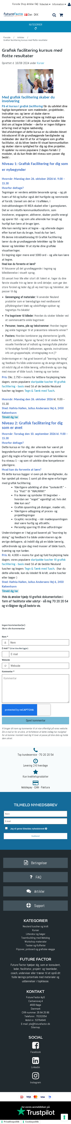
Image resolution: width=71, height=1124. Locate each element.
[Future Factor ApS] (15, 14)
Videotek (44, 4)
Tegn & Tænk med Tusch (39, 390)
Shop (23, 4)
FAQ (36, 4)
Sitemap (35, 1027)
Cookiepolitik (32, 1121)
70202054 (41, 1016)
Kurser (40, 63)
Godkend (35, 836)
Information (58, 4)
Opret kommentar (35, 720)
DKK (36, 14)
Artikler (30, 4)
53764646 (40, 1020)
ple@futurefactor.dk (39, 1024)
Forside (16, 4)
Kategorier (35, 24)
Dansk (31, 14)
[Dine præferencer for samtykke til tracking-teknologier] (64, 1117)
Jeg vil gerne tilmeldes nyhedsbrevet (34, 828)
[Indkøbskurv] (61, 15)
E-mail (15, 648)
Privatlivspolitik (11, 1121)
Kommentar (8, 671)
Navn (5, 636)
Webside (6, 660)
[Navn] (35, 813)
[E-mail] (35, 821)
